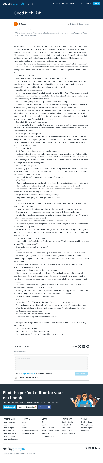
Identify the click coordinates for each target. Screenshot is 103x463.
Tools (79, 4)
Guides (44, 425)
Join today (8, 407)
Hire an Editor (8, 425)
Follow (29, 24)
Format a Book (67, 431)
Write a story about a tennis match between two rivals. (53, 33)
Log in (96, 3)
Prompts (56, 4)
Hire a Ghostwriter (10, 433)
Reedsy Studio (67, 422)
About (24, 422)
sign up (26, 374)
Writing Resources (68, 433)
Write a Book (66, 425)
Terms (9, 454)
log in (33, 374)
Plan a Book (66, 428)
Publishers (85, 431)
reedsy (14, 4)
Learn (72, 4)
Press (24, 428)
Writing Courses (48, 428)
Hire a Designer (8, 428)
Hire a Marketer (8, 431)
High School (33, 29)
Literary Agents (87, 428)
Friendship (23, 29)
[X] (86, 448)
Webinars (45, 433)
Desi (15, 29)
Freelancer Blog (48, 436)
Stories (65, 4)
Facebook (43, 407)
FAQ (4, 454)
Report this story (20, 352)
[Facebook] (96, 448)
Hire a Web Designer (10, 439)
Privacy (16, 454)
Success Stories (28, 433)
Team (24, 425)
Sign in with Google (26, 407)
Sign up (88, 3)
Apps (28, 4)
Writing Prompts (87, 425)
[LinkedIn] (93, 448)
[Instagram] (89, 448)
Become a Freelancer (30, 431)
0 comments (83, 24)
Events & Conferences (50, 431)
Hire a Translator (9, 436)
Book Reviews (86, 422)
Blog (43, 422)
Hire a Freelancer (9, 422)
